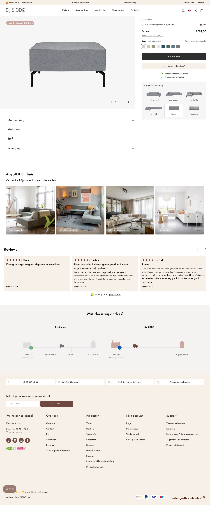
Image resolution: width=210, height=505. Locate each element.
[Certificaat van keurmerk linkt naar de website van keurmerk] (21, 448)
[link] (15, 10)
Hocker (174, 114)
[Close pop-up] (204, 497)
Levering (170, 429)
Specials (90, 456)
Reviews (10, 250)
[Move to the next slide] (128, 102)
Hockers (90, 429)
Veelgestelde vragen (176, 423)
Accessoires (81, 10)
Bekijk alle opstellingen (152, 36)
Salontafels (91, 434)
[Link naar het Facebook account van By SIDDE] (27, 440)
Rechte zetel (153, 100)
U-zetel (154, 114)
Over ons (50, 423)
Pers (48, 434)
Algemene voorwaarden (177, 440)
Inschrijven (57, 404)
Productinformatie (95, 467)
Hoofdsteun (194, 114)
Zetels (65, 10)
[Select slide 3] (122, 101)
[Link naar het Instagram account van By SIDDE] (21, 440)
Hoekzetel (194, 100)
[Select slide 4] (124, 101)
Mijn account (132, 429)
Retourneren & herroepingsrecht (182, 434)
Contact (50, 429)
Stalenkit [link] (200, 3)
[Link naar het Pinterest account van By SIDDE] (14, 440)
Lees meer (79, 282)
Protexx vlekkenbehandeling (100, 461)
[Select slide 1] (117, 101)
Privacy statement (175, 445)
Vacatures (51, 440)
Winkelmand (132, 434)
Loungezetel (174, 100)
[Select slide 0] (115, 101)
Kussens (90, 445)
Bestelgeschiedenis (135, 440)
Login (129, 423)
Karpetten (91, 440)
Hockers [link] (148, 19)
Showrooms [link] (189, 3)
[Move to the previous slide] (111, 102)
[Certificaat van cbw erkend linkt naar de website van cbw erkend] (11, 448)
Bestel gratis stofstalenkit (195, 41)
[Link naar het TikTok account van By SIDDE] (8, 440)
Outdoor (135, 10)
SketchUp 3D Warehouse (58, 451)
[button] (65, 10)
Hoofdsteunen (93, 451)
